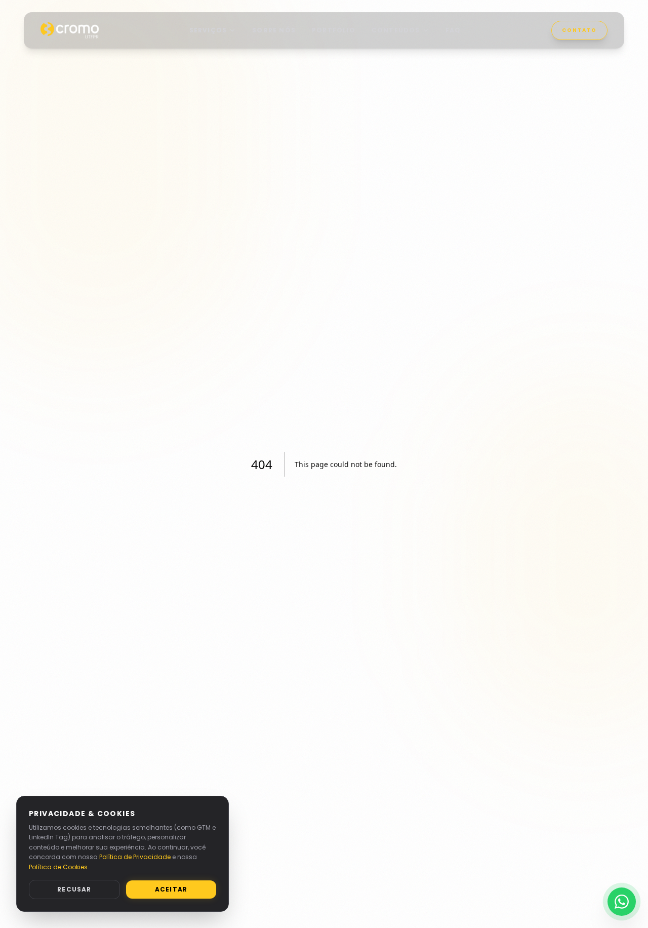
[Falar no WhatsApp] (622, 901)
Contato (579, 30)
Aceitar (171, 889)
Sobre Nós (274, 30)
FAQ (453, 30)
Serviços (208, 30)
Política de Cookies (58, 867)
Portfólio (333, 30)
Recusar (74, 889)
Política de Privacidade (135, 857)
